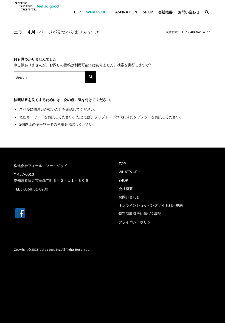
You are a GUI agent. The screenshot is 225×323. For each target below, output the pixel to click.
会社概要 (126, 188)
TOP (122, 164)
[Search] (206, 12)
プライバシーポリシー (136, 222)
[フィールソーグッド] (183, 32)
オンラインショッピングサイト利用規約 (151, 205)
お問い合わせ (129, 197)
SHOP (123, 180)
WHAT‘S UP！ (130, 172)
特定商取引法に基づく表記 (140, 213)
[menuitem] (77, 12)
